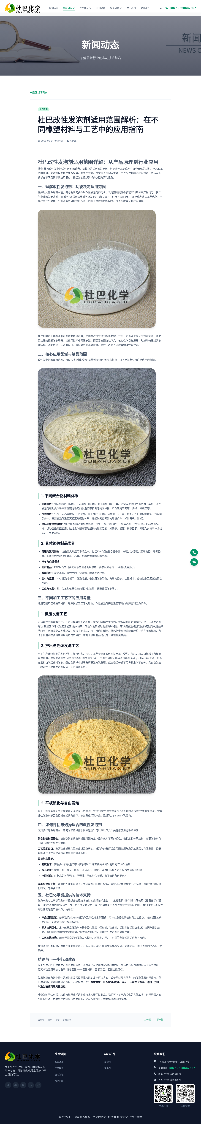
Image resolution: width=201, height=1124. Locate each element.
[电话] (194, 552)
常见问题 (114, 8)
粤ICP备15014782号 (104, 1117)
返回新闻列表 (39, 92)
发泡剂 (107, 1062)
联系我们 (145, 8)
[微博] (16, 1085)
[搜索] (160, 8)
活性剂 (107, 1068)
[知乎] (38, 1085)
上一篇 (147, 1019)
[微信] (194, 562)
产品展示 (84, 8)
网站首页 (53, 8)
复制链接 (67, 1020)
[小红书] (23, 1085)
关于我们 (131, 8)
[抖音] (8, 1085)
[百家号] (31, 1085)
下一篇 (160, 1019)
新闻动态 (67, 8)
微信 (50, 1020)
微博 (57, 1020)
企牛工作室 (136, 1117)
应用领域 (100, 8)
